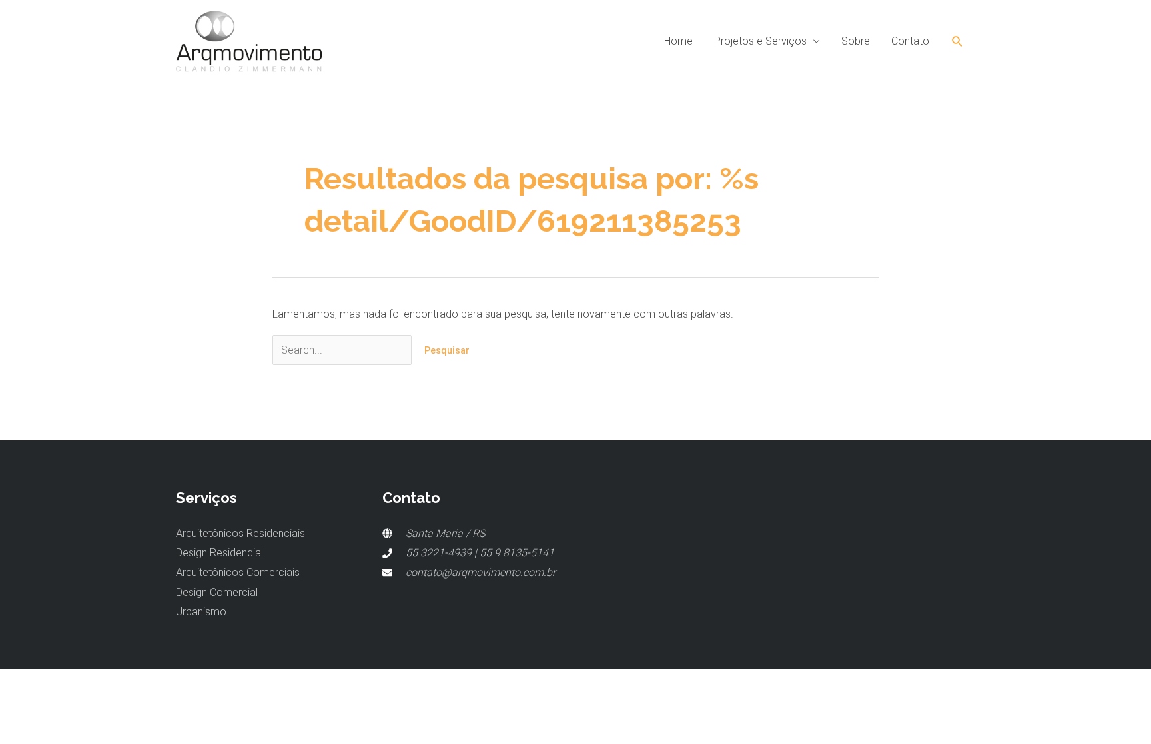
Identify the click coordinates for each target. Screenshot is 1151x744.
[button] (957, 42)
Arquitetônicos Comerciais (238, 572)
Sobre (855, 41)
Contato (910, 41)
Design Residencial (219, 552)
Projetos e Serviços (760, 41)
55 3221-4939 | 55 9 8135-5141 (480, 552)
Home (678, 41)
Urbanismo (201, 611)
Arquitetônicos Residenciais (240, 533)
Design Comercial (217, 592)
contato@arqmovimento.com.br (481, 572)
